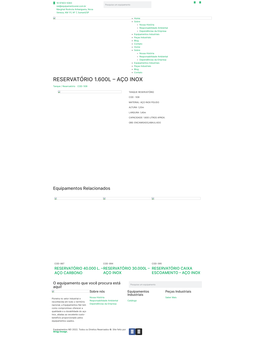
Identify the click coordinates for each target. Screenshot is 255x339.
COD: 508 (82, 86)
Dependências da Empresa (152, 31)
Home (137, 18)
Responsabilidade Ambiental (153, 28)
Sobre (137, 21)
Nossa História (146, 24)
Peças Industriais (142, 37)
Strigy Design (60, 331)
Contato (138, 43)
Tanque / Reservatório (64, 86)
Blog (136, 40)
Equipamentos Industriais (146, 34)
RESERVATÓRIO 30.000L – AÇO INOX (126, 270)
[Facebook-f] (132, 331)
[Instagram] (138, 331)
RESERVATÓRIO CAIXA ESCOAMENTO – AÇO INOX (176, 270)
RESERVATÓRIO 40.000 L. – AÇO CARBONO (78, 270)
